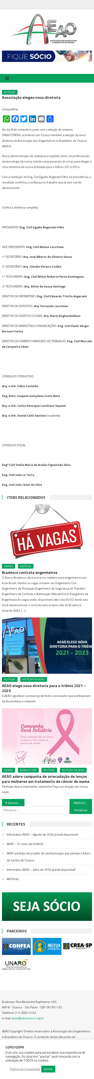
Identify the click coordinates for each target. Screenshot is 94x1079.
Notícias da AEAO (34, 679)
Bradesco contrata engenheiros (29, 572)
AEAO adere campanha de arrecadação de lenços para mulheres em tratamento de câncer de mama (45, 778)
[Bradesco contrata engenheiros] (47, 532)
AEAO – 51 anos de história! (25, 843)
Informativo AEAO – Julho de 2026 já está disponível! (41, 869)
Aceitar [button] (48, 1069)
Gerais (8, 566)
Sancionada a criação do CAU (16, 802)
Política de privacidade (25, 1069)
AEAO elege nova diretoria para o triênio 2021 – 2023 (44, 688)
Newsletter (28, 770)
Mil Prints (13, 879)
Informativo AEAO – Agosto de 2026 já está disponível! (42, 834)
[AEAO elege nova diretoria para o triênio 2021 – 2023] (47, 645)
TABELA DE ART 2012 (82, 802)
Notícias (9, 92)
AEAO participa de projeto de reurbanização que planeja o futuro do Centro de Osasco (49, 856)
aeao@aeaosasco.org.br (28, 1018)
